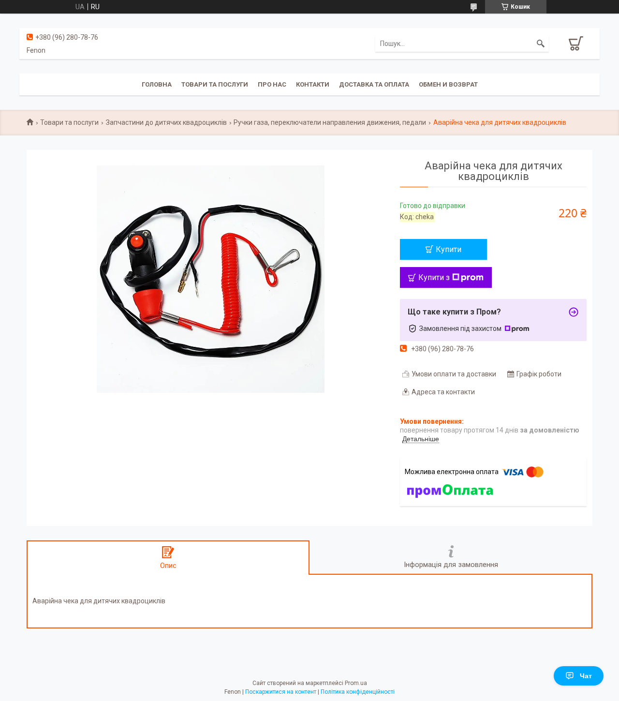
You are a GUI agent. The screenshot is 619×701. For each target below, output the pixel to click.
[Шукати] (540, 43)
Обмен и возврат (448, 84)
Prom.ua (356, 683)
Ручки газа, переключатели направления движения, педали (330, 122)
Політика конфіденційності (358, 691)
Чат (586, 676)
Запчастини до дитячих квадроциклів (166, 122)
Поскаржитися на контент (280, 691)
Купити (448, 249)
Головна (157, 84)
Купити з (434, 277)
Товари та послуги (214, 84)
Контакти (312, 84)
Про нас (272, 84)
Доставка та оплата (374, 84)
